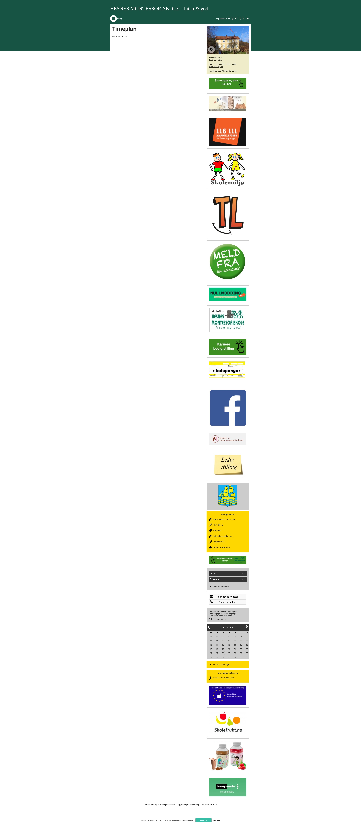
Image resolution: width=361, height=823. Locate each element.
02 (247, 637)
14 (235, 645)
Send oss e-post (216, 66)
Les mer (216, 820)
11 (217, 645)
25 (217, 653)
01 (241, 637)
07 (235, 641)
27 (211, 637)
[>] (246, 628)
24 (211, 653)
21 (235, 649)
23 (247, 649)
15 (241, 645)
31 (235, 637)
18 (217, 649)
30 (229, 637)
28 (217, 637)
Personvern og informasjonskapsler (159, 804)
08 (241, 641)
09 (247, 641)
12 (223, 645)
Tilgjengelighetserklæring (188, 804)
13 (229, 645)
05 (223, 641)
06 (229, 641)
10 (211, 645)
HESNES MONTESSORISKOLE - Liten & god (159, 8)
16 (247, 645)
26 (223, 653)
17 (211, 649)
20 (229, 649)
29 (223, 637)
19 (223, 649)
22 (241, 649)
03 (211, 641)
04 (217, 641)
